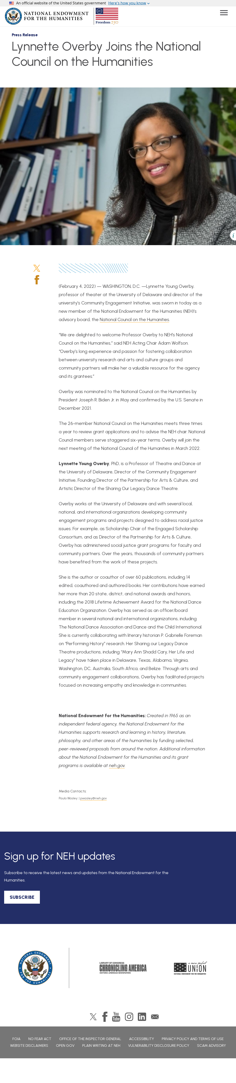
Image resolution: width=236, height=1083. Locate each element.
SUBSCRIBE (22, 897)
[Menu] (223, 12)
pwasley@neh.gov (93, 798)
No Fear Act (39, 1039)
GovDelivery (155, 1017)
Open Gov (65, 1045)
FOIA (16, 1039)
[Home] (35, 968)
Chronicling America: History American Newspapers (123, 968)
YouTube (116, 1017)
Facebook (37, 279)
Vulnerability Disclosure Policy (158, 1045)
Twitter (36, 268)
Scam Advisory (211, 1045)
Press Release (25, 34)
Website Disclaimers (29, 1045)
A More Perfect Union (191, 968)
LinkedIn (142, 1017)
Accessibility (141, 1039)
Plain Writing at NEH (101, 1045)
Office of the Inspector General (90, 1039)
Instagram (129, 1017)
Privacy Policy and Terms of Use (193, 1039)
